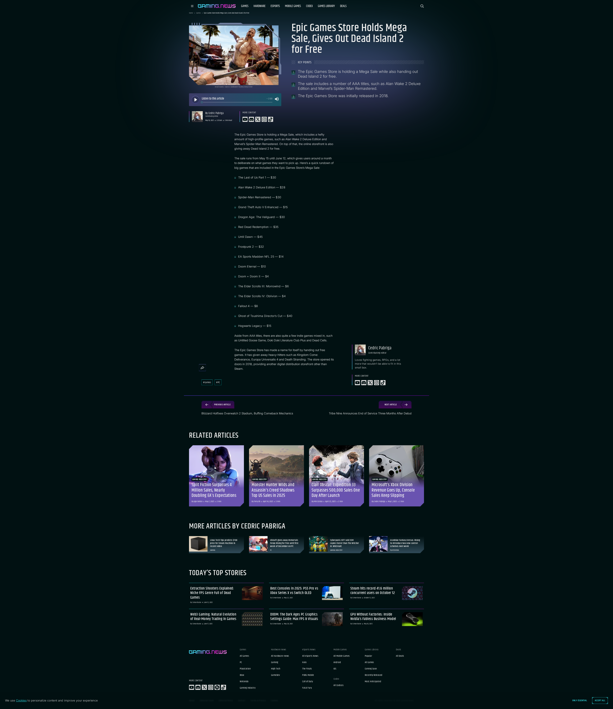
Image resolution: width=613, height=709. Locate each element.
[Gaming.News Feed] (217, 687)
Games (198, 13)
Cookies (21, 700)
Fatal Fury (307, 688)
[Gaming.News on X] (204, 687)
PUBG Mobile (308, 675)
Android (337, 662)
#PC (218, 382)
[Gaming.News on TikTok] (223, 687)
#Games (207, 382)
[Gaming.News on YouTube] (191, 687)
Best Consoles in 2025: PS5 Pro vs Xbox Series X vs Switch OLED (294, 590)
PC (241, 662)
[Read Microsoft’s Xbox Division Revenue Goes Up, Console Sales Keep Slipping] (396, 475)
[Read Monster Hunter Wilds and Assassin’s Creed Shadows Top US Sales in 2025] (276, 475)
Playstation (245, 669)
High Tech (275, 669)
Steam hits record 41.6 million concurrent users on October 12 (372, 590)
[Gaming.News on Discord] (198, 687)
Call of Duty (307, 681)
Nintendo (244, 681)
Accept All (600, 700)
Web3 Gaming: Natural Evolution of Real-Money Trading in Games (213, 616)
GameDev (275, 675)
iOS (334, 669)
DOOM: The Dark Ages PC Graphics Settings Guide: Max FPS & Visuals (294, 616)
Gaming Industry (247, 688)
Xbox (242, 675)
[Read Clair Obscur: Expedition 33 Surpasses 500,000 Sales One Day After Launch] (336, 475)
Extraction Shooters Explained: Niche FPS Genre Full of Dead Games (212, 593)
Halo (304, 662)
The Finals (307, 669)
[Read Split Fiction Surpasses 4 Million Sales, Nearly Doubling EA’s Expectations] (216, 475)
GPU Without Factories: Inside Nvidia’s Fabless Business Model (373, 616)
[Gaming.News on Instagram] (210, 687)
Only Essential (579, 700)
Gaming (274, 662)
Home (191, 13)
